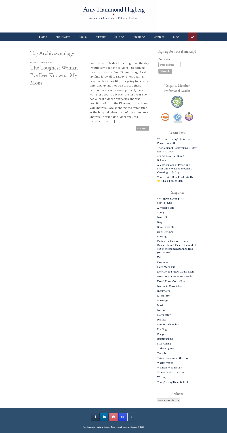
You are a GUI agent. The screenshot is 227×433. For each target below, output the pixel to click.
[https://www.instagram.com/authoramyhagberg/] (122, 417)
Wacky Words (165, 362)
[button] (192, 36)
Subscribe (164, 59)
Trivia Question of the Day (172, 357)
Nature (161, 310)
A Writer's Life (165, 207)
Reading (162, 329)
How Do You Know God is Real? (175, 271)
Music (160, 305)
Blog (176, 37)
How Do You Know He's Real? (174, 276)
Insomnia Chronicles (169, 286)
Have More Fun (166, 266)
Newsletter (164, 314)
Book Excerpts (165, 226)
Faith (160, 257)
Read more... (142, 128)
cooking (162, 236)
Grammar (163, 262)
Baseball (162, 217)
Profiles (161, 319)
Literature (163, 295)
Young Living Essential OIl (172, 381)
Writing (100, 37)
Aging (160, 212)
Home (43, 37)
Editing (119, 37)
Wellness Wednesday (169, 367)
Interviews (163, 290)
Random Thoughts (168, 324)
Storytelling (164, 343)
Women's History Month (171, 372)
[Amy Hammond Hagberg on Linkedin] (104, 417)
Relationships (165, 338)
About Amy (63, 37)
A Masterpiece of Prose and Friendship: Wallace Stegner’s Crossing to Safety (174, 168)
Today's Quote (165, 348)
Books (83, 37)
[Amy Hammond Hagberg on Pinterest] (113, 417)
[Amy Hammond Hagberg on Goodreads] (131, 417)
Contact (159, 37)
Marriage (162, 300)
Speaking (139, 37)
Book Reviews (165, 231)
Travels (161, 353)
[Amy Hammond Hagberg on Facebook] (95, 417)
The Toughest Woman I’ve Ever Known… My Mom (54, 75)
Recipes (161, 334)
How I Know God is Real (171, 281)
